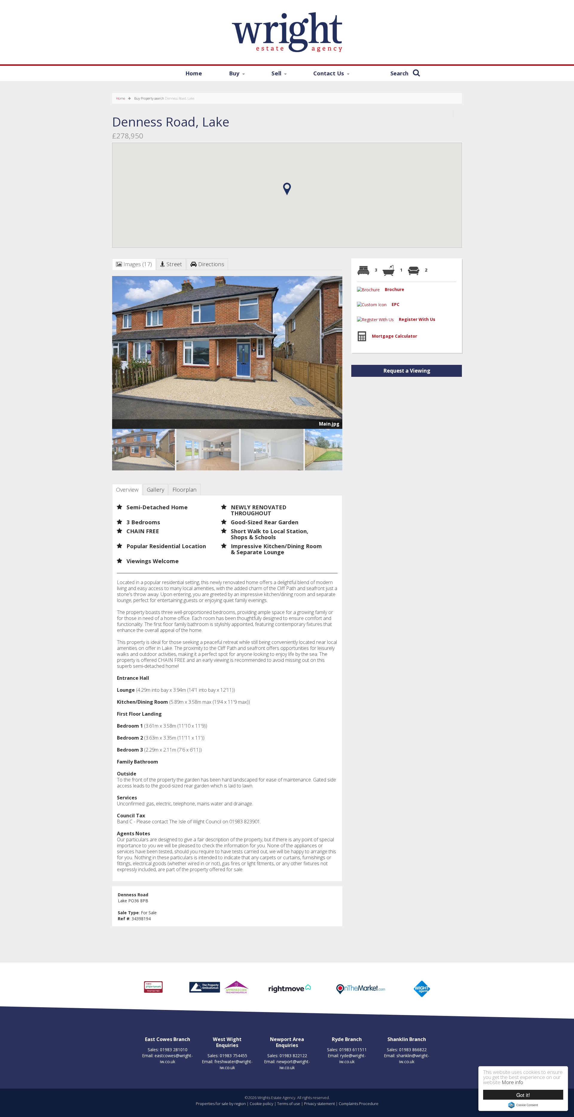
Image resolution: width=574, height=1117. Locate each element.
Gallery (155, 489)
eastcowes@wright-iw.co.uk (174, 1058)
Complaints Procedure (358, 1103)
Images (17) (137, 264)
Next (337, 354)
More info (512, 1082)
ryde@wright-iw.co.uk (352, 1058)
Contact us (322, 74)
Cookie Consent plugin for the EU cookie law (523, 1105)
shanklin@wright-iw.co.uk (412, 1058)
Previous (103, 354)
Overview (127, 489)
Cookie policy (261, 1103)
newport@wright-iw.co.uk (293, 1064)
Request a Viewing (406, 370)
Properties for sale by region (221, 1103)
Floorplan (184, 489)
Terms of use (288, 1103)
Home (193, 73)
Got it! (523, 1094)
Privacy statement (319, 1103)
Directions (210, 264)
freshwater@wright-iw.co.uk (233, 1064)
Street (173, 264)
